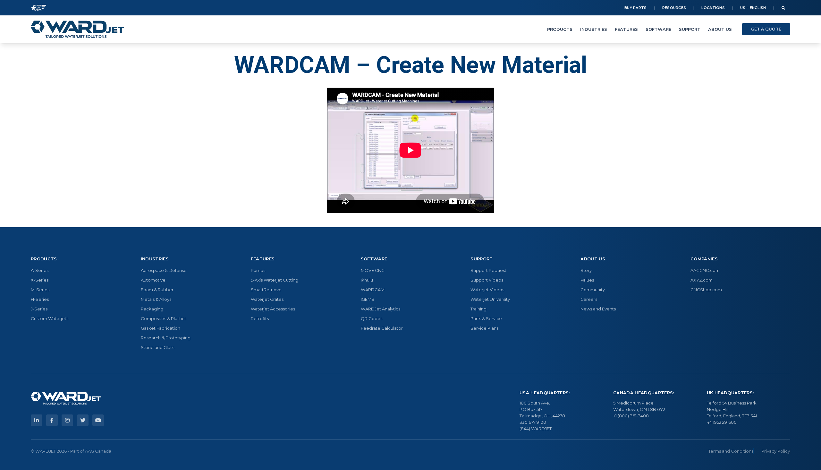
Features (626, 29)
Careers (588, 299)
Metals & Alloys (156, 299)
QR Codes (371, 318)
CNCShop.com (706, 289)
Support (689, 29)
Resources (674, 7)
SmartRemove (266, 289)
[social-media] (36, 420)
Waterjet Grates (267, 299)
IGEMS (367, 299)
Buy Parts (635, 7)
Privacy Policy (775, 451)
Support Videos (486, 280)
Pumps (258, 270)
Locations (713, 7)
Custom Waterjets (49, 318)
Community (592, 289)
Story (586, 270)
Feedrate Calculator (382, 328)
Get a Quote (766, 29)
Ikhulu (367, 280)
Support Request (488, 270)
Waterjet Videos (487, 289)
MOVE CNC (373, 270)
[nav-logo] (77, 29)
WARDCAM (373, 289)
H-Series (40, 299)
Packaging (152, 308)
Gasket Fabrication (160, 328)
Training (478, 308)
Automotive (153, 280)
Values (587, 280)
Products (559, 29)
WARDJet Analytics (380, 308)
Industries (593, 29)
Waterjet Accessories (273, 308)
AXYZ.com (701, 280)
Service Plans (484, 328)
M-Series (40, 289)
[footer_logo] (66, 398)
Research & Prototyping (165, 337)
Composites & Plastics (163, 318)
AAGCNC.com (705, 270)
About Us (720, 29)
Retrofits (260, 318)
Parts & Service (486, 318)
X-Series (39, 280)
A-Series (39, 270)
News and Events (598, 308)
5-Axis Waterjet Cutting (274, 280)
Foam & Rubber (157, 289)
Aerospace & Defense (164, 270)
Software (658, 29)
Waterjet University (490, 299)
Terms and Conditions (730, 451)
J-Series (39, 308)
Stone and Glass (157, 347)
